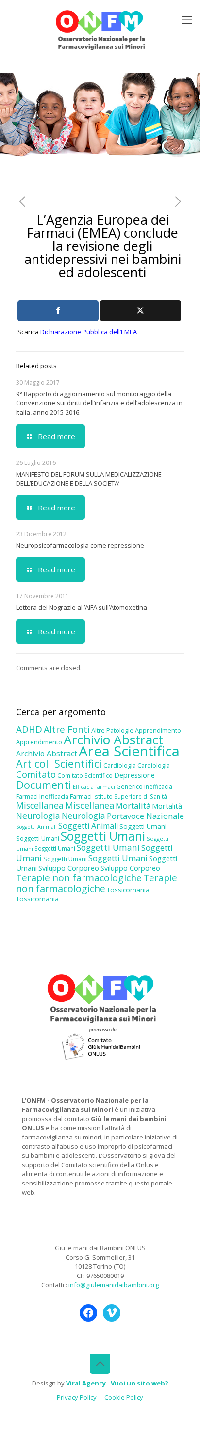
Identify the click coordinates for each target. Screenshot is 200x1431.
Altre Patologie (112, 730)
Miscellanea (40, 805)
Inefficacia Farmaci (65, 796)
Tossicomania (128, 889)
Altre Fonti (67, 729)
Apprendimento (158, 730)
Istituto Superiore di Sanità (130, 796)
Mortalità (133, 805)
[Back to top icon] (100, 1364)
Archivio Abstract (113, 739)
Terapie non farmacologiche (79, 877)
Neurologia (38, 815)
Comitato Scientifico (85, 775)
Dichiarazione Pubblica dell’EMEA (88, 331)
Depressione (134, 775)
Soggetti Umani (143, 826)
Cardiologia (119, 765)
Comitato (36, 774)
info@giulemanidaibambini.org (113, 1284)
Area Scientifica (129, 751)
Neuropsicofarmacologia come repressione (80, 545)
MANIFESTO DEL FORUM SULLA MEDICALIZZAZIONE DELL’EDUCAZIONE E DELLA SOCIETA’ (89, 479)
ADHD (29, 729)
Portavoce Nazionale (145, 815)
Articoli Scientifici (59, 763)
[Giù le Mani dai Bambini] (100, 29)
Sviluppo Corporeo (68, 868)
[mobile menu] (187, 19)
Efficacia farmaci (94, 787)
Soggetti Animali (36, 826)
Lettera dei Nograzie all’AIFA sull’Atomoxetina (81, 607)
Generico (130, 787)
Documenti (43, 784)
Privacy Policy (77, 1397)
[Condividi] (58, 310)
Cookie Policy (123, 1397)
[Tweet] (140, 310)
